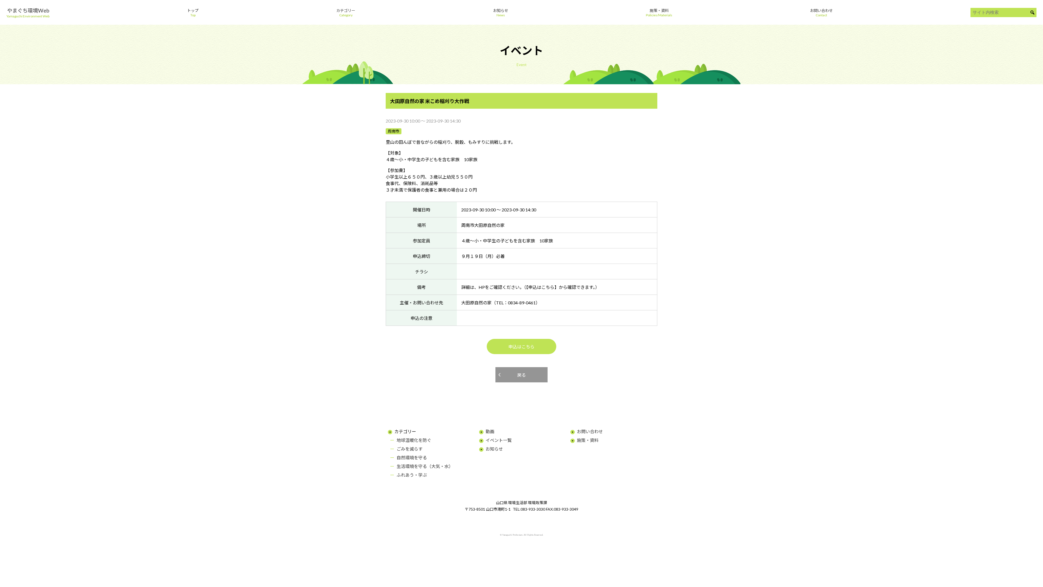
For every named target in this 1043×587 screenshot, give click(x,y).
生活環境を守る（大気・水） (425, 466)
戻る (521, 374)
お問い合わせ (590, 431)
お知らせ (494, 448)
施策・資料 (588, 440)
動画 (490, 431)
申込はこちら (521, 346)
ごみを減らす (410, 448)
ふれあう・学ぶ (412, 474)
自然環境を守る (412, 457)
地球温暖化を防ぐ (414, 440)
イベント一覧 (499, 440)
